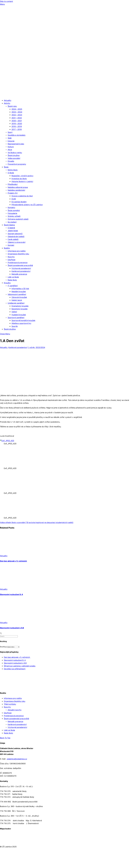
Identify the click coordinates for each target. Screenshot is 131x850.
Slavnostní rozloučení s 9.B (12, 628)
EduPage (11, 260)
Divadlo (11, 161)
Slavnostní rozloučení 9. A (11, 594)
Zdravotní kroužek (19, 297)
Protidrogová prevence (17, 262)
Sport (10, 132)
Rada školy (12, 280)
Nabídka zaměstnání (16, 190)
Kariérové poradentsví (17, 347)
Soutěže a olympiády (17, 135)
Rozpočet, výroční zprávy (22, 176)
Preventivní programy (17, 164)
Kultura (11, 147)
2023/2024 (40, 347)
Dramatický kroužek (20, 306)
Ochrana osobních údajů (18, 219)
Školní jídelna (9, 225)
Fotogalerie (12, 213)
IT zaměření (13, 286)
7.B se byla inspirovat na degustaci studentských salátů (49, 522)
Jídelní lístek (13, 231)
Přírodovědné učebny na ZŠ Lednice (27, 205)
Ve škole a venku (15, 153)
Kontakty (11, 207)
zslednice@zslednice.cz (17, 759)
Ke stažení (12, 222)
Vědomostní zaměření (17, 294)
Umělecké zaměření (16, 303)
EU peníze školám (19, 202)
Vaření (14, 312)
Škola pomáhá (14, 210)
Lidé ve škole (13, 277)
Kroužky (7, 283)
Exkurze (11, 141)
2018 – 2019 (17, 126)
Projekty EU (13, 193)
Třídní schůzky (10, 704)
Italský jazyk (17, 300)
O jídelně (11, 228)
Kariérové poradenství (21, 271)
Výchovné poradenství (21, 268)
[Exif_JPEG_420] (7, 441)
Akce (10, 150)
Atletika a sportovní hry (21, 323)
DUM (14, 199)
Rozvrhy (11, 257)
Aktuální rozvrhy (14, 710)
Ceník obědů (13, 239)
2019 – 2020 (17, 124)
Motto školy (13, 170)
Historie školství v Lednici (22, 181)
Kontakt (11, 245)
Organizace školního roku (18, 254)
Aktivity (7, 103)
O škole (11, 173)
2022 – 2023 (17, 115)
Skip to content (6, 1)
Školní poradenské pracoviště (20, 265)
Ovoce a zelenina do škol (22, 196)
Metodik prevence (19, 274)
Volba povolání (14, 158)
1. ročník (31, 347)
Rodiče (7, 248)
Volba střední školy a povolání (12, 522)
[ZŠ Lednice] (65, 96)
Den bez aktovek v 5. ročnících (13, 561)
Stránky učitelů (14, 216)
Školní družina (13, 155)
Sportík (15, 326)
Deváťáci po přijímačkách (14, 669)
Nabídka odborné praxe (18, 187)
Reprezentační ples (16, 144)
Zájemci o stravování (16, 242)
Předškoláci (13, 184)
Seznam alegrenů (15, 234)
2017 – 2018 (17, 129)
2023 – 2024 (17, 112)
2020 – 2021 (17, 121)
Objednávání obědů (16, 236)
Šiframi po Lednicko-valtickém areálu (19, 666)
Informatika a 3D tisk (20, 289)
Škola (6, 167)
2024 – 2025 (17, 109)
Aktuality (7, 100)
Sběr (10, 138)
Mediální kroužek (19, 291)
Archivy (3, 647)
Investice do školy (19, 179)
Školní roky (12, 106)
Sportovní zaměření (16, 318)
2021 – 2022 (17, 118)
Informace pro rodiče (17, 251)
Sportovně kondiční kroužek (23, 320)
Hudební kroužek (19, 315)
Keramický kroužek (20, 309)
